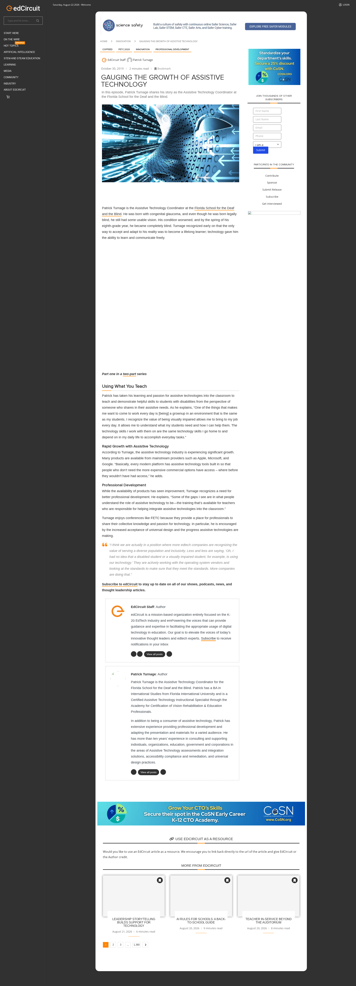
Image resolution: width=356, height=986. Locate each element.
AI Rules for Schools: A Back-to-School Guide (201, 921)
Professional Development (172, 49)
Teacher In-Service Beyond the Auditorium (268, 921)
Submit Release (272, 189)
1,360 (137, 944)
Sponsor (272, 182)
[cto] (201, 804)
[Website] (163, 772)
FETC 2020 (124, 49)
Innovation (123, 41)
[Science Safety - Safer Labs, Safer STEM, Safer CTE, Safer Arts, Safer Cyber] (201, 18)
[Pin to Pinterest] (135, 191)
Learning (10, 64)
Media (7, 71)
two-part (129, 374)
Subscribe (208, 638)
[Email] (169, 654)
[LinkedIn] (133, 654)
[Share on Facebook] (118, 191)
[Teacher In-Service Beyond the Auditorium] (268, 896)
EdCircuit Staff (117, 60)
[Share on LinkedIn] (144, 191)
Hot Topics (14, 45)
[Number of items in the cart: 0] (8, 97)
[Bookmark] (160, 880)
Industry (10, 83)
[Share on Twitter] (127, 191)
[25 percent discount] (274, 51)
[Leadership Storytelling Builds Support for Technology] (134, 896)
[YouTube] (140, 654)
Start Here (11, 33)
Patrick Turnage (143, 60)
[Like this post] (108, 191)
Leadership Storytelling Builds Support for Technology (133, 922)
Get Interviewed (272, 203)
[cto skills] (274, 213)
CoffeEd (107, 49)
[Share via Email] (171, 191)
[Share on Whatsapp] (153, 191)
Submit (260, 150)
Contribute (272, 175)
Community (11, 77)
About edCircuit (15, 89)
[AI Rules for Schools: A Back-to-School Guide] (201, 896)
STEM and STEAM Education (22, 58)
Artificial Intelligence (19, 52)
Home (103, 41)
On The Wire (12, 39)
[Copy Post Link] (162, 191)
